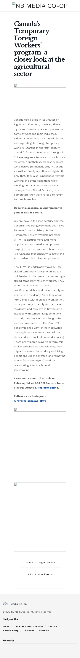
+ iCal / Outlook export (41, 574)
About (6, 626)
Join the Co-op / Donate (29, 626)
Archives (44, 630)
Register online (47, 387)
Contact (52, 626)
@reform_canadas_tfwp (30, 400)
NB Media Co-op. (21, 612)
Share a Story (10, 630)
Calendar (28, 630)
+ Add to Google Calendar (41, 562)
